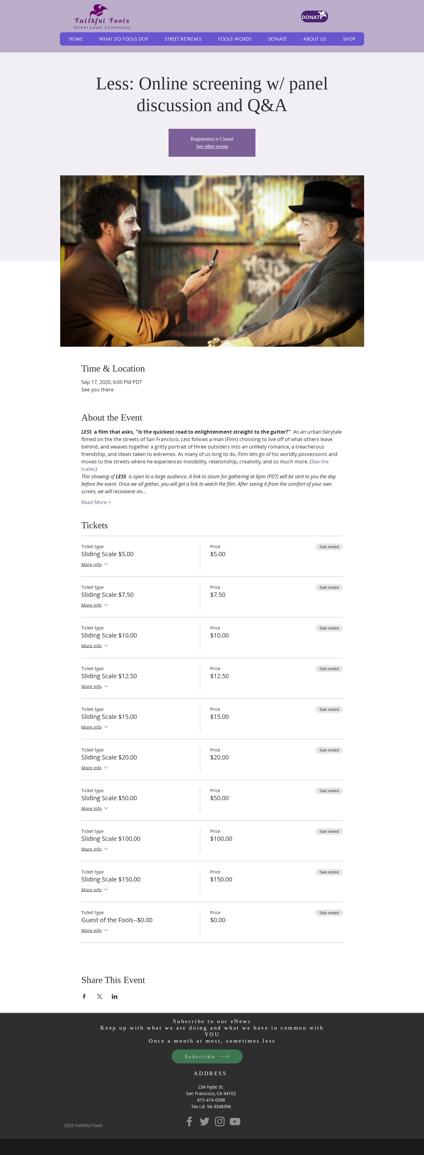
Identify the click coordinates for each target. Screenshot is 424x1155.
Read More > (96, 502)
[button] (123, 39)
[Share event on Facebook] (84, 996)
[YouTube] (234, 1121)
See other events (212, 146)
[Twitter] (204, 1121)
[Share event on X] (99, 996)
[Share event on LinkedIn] (115, 996)
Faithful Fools (102, 20)
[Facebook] (189, 1121)
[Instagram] (219, 1121)
